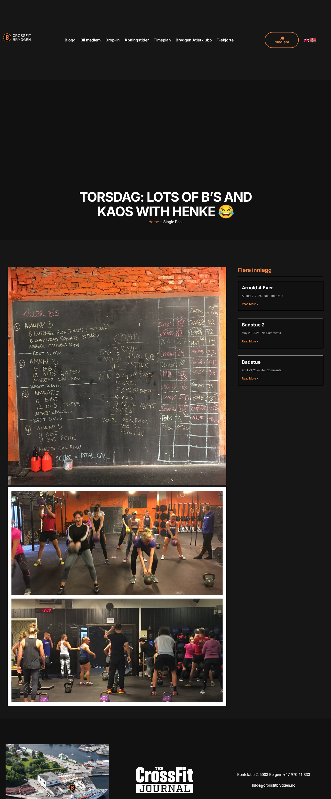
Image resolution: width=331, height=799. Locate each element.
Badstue (251, 362)
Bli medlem (90, 40)
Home (154, 222)
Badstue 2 (253, 325)
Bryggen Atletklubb (194, 40)
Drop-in (112, 40)
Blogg (70, 40)
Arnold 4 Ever (257, 288)
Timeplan (162, 40)
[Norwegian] (313, 40)
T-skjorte (225, 40)
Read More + (250, 304)
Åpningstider (137, 40)
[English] (307, 40)
